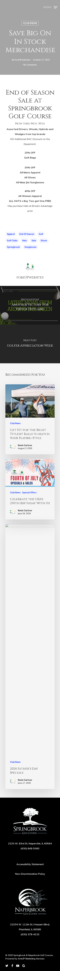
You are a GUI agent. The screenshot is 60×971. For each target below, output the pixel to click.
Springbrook (13, 247)
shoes (44, 240)
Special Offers (29, 492)
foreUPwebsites (22, 60)
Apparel (11, 234)
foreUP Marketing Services (31, 958)
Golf (41, 234)
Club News (30, 23)
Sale (34, 240)
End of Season (26, 234)
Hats (24, 240)
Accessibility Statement (30, 864)
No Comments (30, 64)
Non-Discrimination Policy (30, 873)
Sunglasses (30, 247)
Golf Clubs (12, 240)
